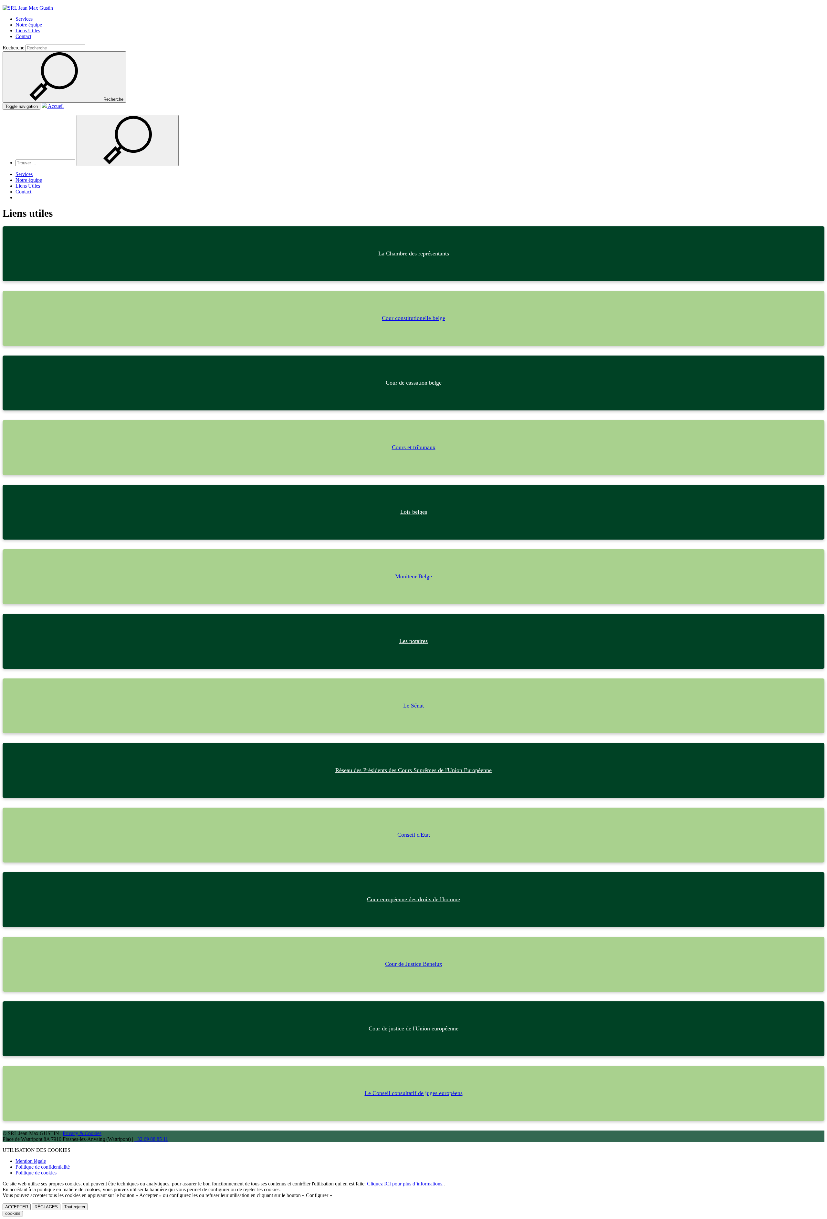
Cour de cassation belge (414, 382)
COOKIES (12, 1213)
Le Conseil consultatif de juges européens (414, 1093)
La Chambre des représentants (413, 253)
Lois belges (413, 512)
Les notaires (413, 641)
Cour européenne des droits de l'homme (413, 899)
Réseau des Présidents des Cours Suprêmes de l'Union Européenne (413, 770)
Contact (23, 36)
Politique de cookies (36, 1172)
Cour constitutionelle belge (413, 318)
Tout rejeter (74, 1206)
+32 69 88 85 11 (151, 1139)
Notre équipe (29, 24)
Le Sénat (413, 705)
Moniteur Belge (413, 576)
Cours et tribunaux (413, 447)
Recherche (13, 47)
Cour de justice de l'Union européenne (413, 1028)
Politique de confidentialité (43, 1167)
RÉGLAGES (46, 1206)
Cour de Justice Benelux (413, 964)
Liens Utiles (28, 30)
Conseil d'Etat (413, 835)
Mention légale (31, 1161)
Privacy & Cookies (82, 1133)
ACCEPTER (16, 1206)
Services (24, 19)
